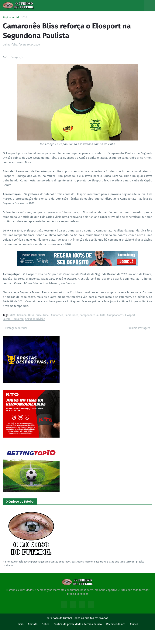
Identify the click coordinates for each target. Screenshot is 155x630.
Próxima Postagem (139, 328)
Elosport (130, 315)
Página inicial (11, 17)
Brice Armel (43, 315)
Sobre (45, 624)
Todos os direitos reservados (90, 618)
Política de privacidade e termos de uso (77, 624)
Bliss (31, 315)
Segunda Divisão (35, 319)
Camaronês (71, 315)
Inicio (20, 624)
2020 (24, 17)
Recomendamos (116, 624)
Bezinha (22, 315)
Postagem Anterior (16, 328)
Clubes (134, 624)
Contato (32, 624)
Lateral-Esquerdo (13, 319)
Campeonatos (115, 315)
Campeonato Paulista (92, 315)
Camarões (57, 315)
